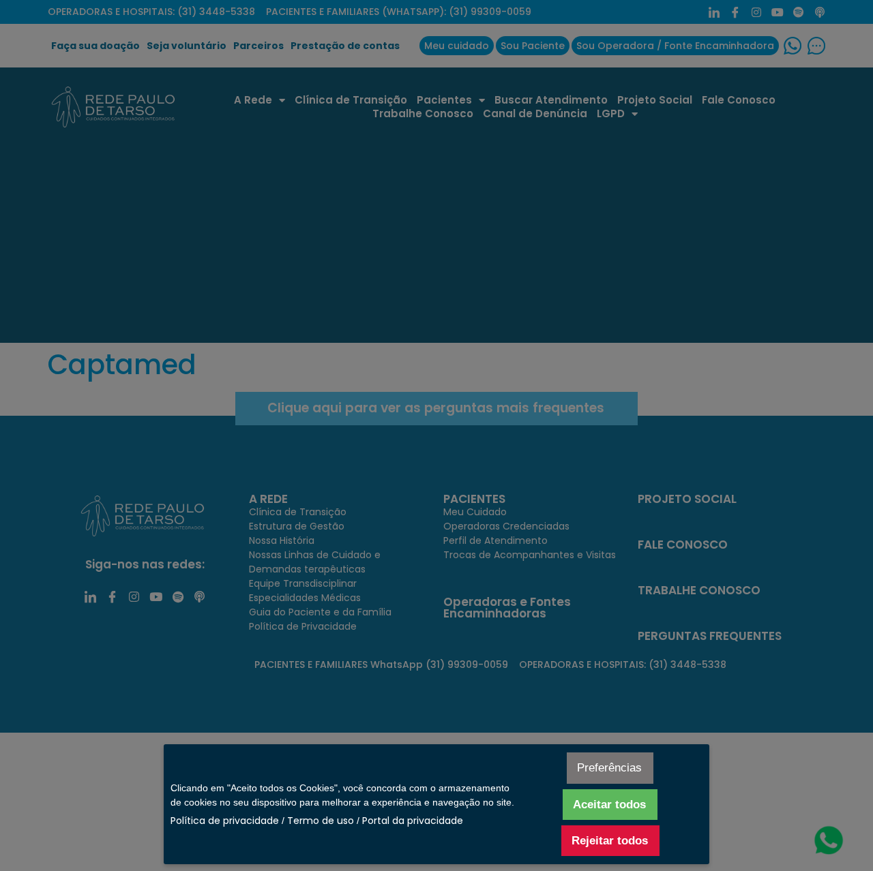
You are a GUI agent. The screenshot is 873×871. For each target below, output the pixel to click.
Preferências (609, 767)
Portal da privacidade (412, 820)
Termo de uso (320, 820)
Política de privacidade (225, 820)
